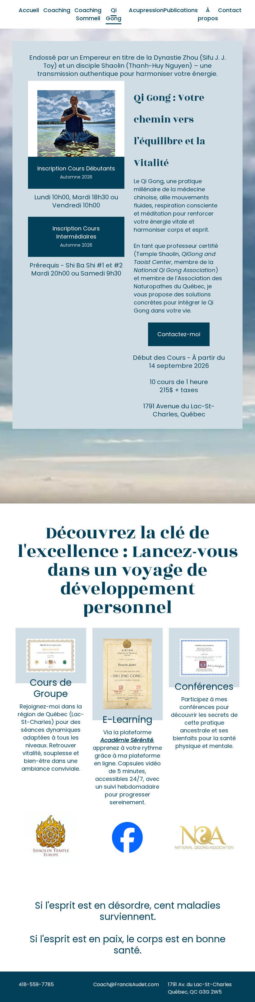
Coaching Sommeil (87, 14)
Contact (230, 10)
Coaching (56, 10)
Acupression (146, 10)
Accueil (29, 10)
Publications (181, 10)
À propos (208, 14)
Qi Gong (113, 14)
